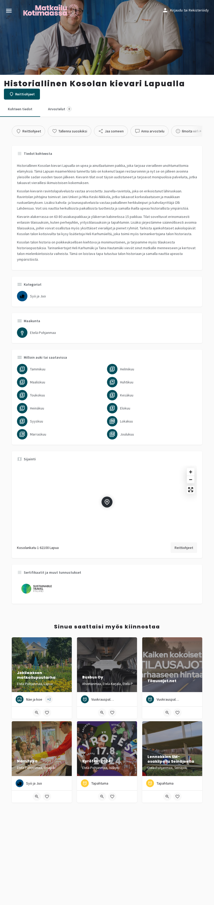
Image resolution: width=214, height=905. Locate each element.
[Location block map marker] (107, 502)
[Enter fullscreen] (190, 489)
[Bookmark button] (47, 712)
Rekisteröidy (199, 10)
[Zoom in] (190, 472)
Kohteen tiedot (20, 109)
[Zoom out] (190, 479)
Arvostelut (59, 109)
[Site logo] (51, 10)
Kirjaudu (176, 10)
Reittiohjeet (184, 547)
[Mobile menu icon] (9, 10)
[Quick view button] (37, 712)
